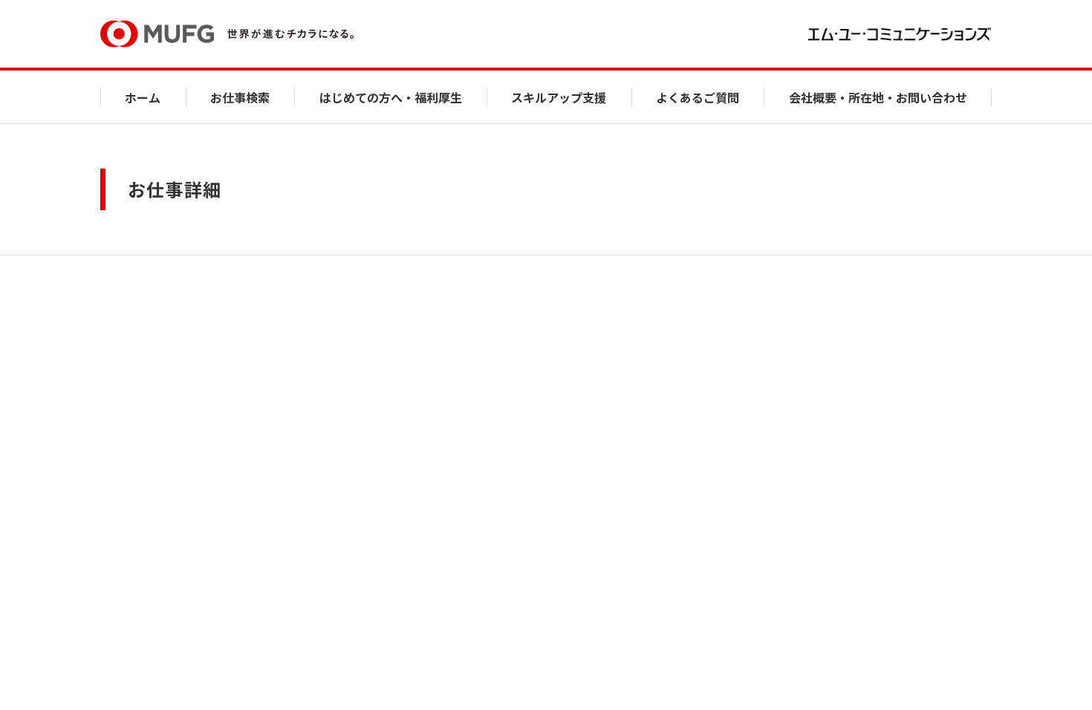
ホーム (142, 97)
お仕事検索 (240, 97)
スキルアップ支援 (558, 97)
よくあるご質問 (697, 97)
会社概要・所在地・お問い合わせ (878, 97)
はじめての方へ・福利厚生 (390, 97)
